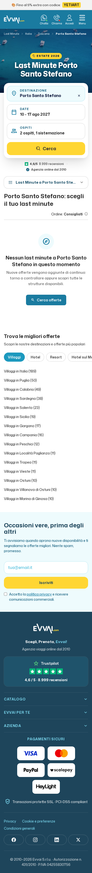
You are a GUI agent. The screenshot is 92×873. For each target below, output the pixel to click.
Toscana (44, 34)
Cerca (49, 148)
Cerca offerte (46, 300)
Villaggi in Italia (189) (20, 371)
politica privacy (39, 594)
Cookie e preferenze (38, 821)
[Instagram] (35, 840)
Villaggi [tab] (14, 357)
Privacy (10, 821)
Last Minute (11, 34)
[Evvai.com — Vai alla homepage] (14, 19)
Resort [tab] (56, 357)
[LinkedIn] (57, 840)
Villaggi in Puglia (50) (20, 380)
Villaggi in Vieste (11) (20, 471)
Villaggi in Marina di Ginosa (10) (29, 498)
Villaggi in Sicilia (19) (20, 416)
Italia (28, 34)
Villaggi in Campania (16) (24, 435)
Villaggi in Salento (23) (22, 407)
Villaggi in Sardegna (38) (23, 398)
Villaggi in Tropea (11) (20, 462)
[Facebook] (14, 840)
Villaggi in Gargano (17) (22, 425)
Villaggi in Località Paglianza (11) (29, 453)
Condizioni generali (19, 828)
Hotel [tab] (35, 357)
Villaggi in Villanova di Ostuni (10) (30, 489)
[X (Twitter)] (78, 840)
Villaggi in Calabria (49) (22, 389)
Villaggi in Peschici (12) (21, 444)
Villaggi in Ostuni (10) (20, 480)
